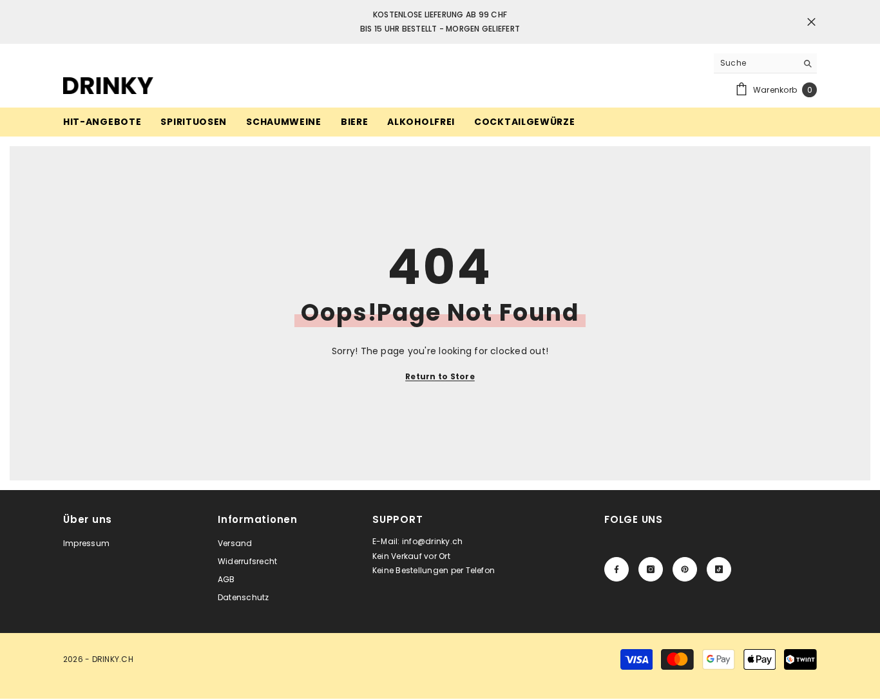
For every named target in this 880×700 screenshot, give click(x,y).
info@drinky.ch (432, 541)
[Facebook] (616, 569)
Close (811, 22)
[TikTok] (719, 569)
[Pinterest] (685, 569)
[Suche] (765, 63)
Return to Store (440, 376)
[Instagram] (650, 569)
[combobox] (755, 63)
